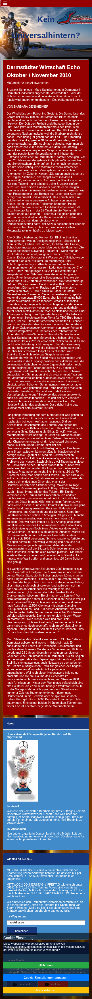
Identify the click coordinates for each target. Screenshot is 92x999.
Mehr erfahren (46, 990)
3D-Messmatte (70, 836)
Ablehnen (46, 965)
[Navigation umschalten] (5, 3)
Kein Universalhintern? (46, 27)
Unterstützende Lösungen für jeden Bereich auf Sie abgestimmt (39, 736)
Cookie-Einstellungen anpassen (46, 977)
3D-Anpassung (16, 829)
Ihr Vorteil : (13, 806)
